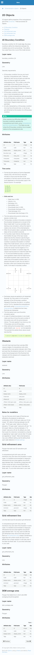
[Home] (2, 8)
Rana (18, 2)
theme (18, 650)
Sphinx (10, 650)
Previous (7, 641)
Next (28, 641)
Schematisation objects (11, 8)
